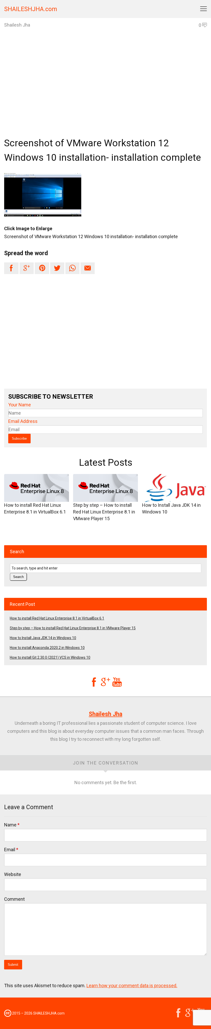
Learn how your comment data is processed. (131, 985)
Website (12, 874)
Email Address (23, 421)
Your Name (19, 404)
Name (12, 824)
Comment (14, 899)
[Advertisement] (105, 92)
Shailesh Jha (105, 714)
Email (11, 849)
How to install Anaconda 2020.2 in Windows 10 (47, 648)
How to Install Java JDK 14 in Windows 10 (171, 508)
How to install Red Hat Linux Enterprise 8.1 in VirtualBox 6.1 (35, 508)
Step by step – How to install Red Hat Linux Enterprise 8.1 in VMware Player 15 (104, 511)
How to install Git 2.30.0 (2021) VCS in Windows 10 (50, 657)
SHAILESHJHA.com (30, 9)
